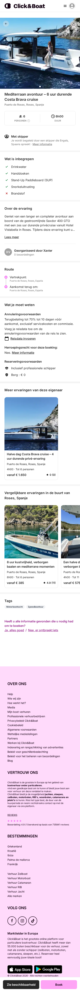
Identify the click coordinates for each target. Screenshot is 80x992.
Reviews (12, 815)
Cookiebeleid (15, 725)
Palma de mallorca (18, 859)
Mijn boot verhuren (18, 711)
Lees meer (11, 237)
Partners (12, 738)
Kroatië (11, 850)
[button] (40, 86)
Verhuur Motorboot (19, 878)
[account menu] (72, 5)
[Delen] (73, 24)
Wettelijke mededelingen (22, 734)
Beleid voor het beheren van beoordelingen (33, 756)
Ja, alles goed (14, 630)
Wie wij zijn (14, 698)
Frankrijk (12, 864)
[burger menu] (65, 6)
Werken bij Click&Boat (20, 742)
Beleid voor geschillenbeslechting (27, 751)
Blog (10, 760)
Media (11, 707)
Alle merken (14, 896)
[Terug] (6, 24)
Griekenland (14, 846)
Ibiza (10, 855)
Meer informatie (23, 352)
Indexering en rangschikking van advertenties (35, 747)
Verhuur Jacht (16, 891)
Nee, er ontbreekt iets (43, 630)
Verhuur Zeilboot (17, 873)
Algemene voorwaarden (21, 729)
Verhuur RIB (14, 887)
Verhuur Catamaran (19, 882)
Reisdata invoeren (23, 338)
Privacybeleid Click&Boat (22, 720)
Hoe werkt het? (16, 702)
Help (10, 694)
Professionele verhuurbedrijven (26, 716)
